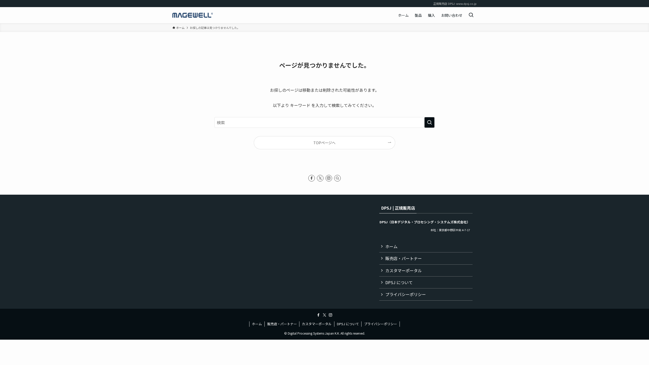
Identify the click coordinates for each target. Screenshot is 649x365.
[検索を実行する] (429, 122)
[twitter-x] (320, 178)
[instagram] (329, 178)
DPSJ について (399, 282)
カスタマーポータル (403, 270)
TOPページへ (324, 142)
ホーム (391, 246)
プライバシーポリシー (405, 294)
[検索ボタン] (471, 15)
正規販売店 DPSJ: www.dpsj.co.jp (455, 4)
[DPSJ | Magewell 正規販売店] (192, 15)
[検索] (337, 178)
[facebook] (311, 178)
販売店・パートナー (403, 258)
